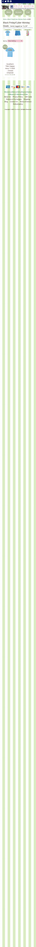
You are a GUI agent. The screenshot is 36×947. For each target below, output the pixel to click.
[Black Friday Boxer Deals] (18, 35)
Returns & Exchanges (14, 99)
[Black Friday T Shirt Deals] (8, 35)
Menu (9, 12)
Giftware (11, 94)
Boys (23, 92)
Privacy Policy (18, 97)
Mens (14, 92)
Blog (6, 102)
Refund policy (18, 104)
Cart (27, 12)
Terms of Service (26, 102)
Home (4, 19)
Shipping (27, 99)
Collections (19, 94)
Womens (7, 92)
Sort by (5, 41)
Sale (26, 94)
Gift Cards (28, 97)
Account (18, 12)
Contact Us (14, 102)
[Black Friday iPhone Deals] (28, 35)
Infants (28, 92)
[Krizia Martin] (18, 8)
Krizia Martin (17, 109)
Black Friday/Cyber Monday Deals (17, 19)
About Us (7, 97)
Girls (18, 92)
